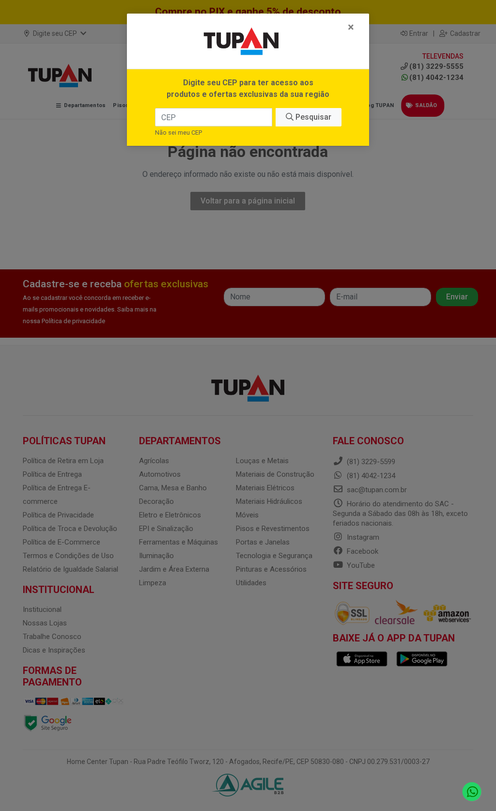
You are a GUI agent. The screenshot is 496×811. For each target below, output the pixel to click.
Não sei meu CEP (178, 132)
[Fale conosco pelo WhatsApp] (472, 791)
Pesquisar (312, 117)
